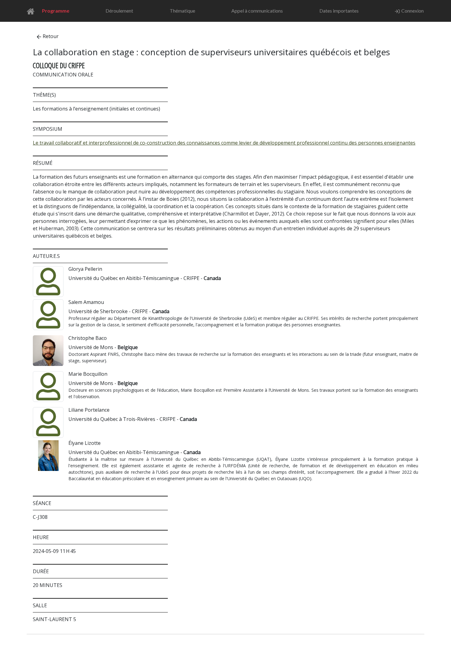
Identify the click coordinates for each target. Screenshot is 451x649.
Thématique (182, 11)
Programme (55, 11)
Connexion (412, 11)
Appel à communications (257, 11)
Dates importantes (339, 11)
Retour (51, 36)
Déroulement (119, 11)
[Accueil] (32, 11)
